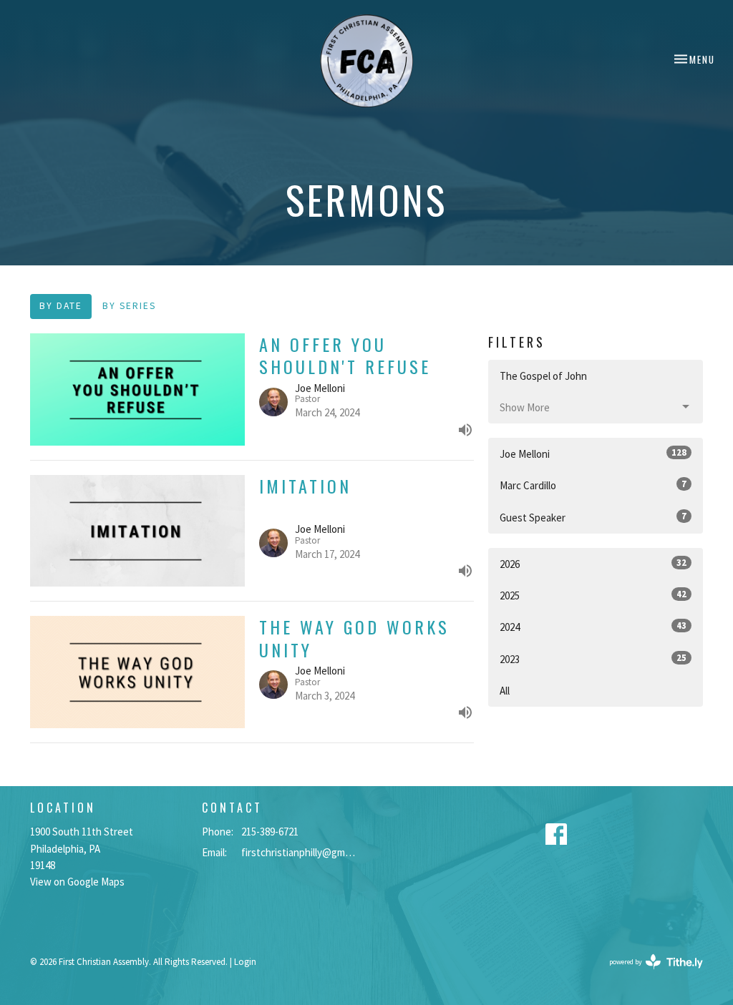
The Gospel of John (543, 376)
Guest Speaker (593, 517)
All (505, 690)
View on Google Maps (77, 881)
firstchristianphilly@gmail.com (300, 852)
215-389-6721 (269, 831)
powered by (647, 974)
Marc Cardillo (593, 485)
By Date (60, 306)
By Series (129, 306)
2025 (593, 595)
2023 (593, 659)
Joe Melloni (593, 453)
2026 (593, 564)
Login (245, 962)
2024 (593, 626)
